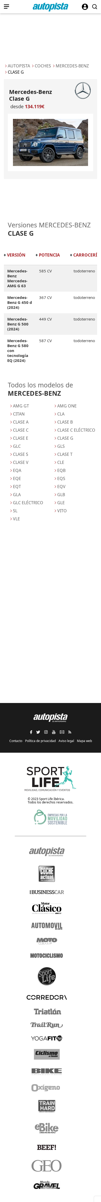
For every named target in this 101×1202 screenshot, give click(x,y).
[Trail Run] (46, 1025)
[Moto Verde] (47, 941)
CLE (60, 462)
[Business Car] (46, 892)
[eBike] (46, 1128)
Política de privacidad (40, 741)
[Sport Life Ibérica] (50, 778)
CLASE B (65, 422)
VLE (16, 519)
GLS (61, 446)
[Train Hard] (47, 1106)
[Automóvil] (46, 926)
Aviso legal (66, 741)
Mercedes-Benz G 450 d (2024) (19, 302)
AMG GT (21, 406)
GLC (17, 446)
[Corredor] (46, 997)
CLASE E (20, 438)
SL (15, 511)
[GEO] (47, 1165)
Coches (43, 66)
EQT (17, 486)
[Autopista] (50, 7)
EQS (61, 478)
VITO (62, 511)
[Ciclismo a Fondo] (47, 1054)
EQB (61, 470)
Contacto (15, 741)
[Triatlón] (47, 1011)
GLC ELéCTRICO (28, 503)
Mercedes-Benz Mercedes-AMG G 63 (17, 278)
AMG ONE (67, 406)
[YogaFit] (46, 1038)
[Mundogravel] (46, 1184)
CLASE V (20, 462)
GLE (61, 503)
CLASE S (20, 454)
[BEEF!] (46, 1147)
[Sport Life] (46, 976)
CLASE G (65, 438)
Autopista (19, 66)
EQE (17, 478)
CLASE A (20, 422)
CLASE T (65, 454)
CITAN (19, 414)
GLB (61, 494)
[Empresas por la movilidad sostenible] (50, 817)
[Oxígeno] (46, 1088)
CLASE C (20, 430)
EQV (61, 486)
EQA (17, 470)
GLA (17, 494)
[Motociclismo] (46, 955)
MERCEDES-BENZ (72, 66)
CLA (60, 414)
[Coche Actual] (47, 874)
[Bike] (46, 1071)
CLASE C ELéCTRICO (76, 430)
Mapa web (84, 741)
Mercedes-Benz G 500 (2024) (17, 323)
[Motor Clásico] (46, 908)
